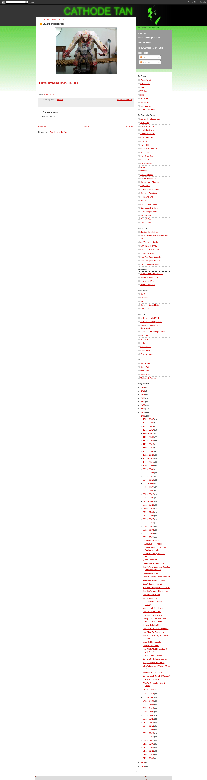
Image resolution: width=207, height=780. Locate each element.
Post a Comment (48, 117)
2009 (143, 405)
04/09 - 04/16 (148, 708)
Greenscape (145, 347)
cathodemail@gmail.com (149, 38)
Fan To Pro (144, 123)
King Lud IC (145, 186)
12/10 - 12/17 (148, 430)
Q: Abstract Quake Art (151, 679)
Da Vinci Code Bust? (151, 540)
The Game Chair (147, 197)
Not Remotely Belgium (149, 208)
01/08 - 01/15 (148, 755)
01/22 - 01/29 (148, 747)
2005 (143, 763)
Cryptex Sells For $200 (152, 625)
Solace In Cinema (147, 134)
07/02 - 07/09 (148, 512)
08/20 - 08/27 (148, 487)
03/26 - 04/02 (148, 715)
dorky (142, 343)
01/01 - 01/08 (148, 758)
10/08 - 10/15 (148, 462)
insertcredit (145, 160)
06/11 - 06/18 (148, 523)
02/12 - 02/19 (148, 737)
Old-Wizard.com (147, 126)
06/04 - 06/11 (148, 526)
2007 (143, 412)
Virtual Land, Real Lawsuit (153, 608)
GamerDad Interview (148, 246)
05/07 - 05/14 (148, 694)
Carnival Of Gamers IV (149, 249)
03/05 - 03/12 (148, 726)
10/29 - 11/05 (148, 451)
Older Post (130, 126)
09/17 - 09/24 (148, 473)
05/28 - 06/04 (148, 530)
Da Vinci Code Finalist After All (155, 659)
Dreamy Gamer (146, 175)
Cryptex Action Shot (151, 646)
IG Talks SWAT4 (147, 253)
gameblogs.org (146, 137)
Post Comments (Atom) (59, 132)
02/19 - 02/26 (148, 733)
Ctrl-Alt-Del (145, 84)
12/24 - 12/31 (148, 423)
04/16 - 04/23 (148, 705)
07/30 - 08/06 (148, 498)
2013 (143, 391)
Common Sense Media (149, 305)
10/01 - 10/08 (148, 466)
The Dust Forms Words (149, 189)
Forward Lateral (147, 354)
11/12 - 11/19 (148, 444)
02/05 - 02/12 (148, 740)
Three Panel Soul (147, 110)
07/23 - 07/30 (148, 501)
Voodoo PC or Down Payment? (155, 629)
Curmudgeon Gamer (148, 204)
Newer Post (42, 126)
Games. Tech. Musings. (150, 182)
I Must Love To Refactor (152, 544)
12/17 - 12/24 (148, 426)
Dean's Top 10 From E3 (152, 584)
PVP (142, 87)
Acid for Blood (146, 152)
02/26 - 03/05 (148, 730)
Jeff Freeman (145, 223)
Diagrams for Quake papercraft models (55, 83)
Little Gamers (145, 106)
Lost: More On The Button (153, 632)
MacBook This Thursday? (153, 672)
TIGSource (144, 145)
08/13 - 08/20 (148, 491)
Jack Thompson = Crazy (150, 261)
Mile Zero (144, 201)
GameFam (144, 309)
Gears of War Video (151, 573)
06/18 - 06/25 (148, 519)
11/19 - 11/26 (148, 440)
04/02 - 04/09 (148, 712)
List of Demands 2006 (149, 264)
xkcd (142, 95)
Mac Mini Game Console (150, 257)
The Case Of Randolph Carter (152, 332)
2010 (143, 402)
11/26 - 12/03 (148, 437)
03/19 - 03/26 (148, 719)
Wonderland (145, 171)
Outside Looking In (148, 178)
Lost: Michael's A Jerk (151, 595)
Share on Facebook (124, 100)
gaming (51, 94)
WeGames (144, 371)
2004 (143, 766)
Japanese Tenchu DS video (154, 580)
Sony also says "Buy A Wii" (153, 663)
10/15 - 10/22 (148, 458)
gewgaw (143, 141)
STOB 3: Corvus (149, 689)
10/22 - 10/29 (148, 455)
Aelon (142, 167)
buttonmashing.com (148, 149)
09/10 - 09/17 (148, 476)
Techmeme (145, 374)
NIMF (142, 301)
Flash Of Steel (146, 219)
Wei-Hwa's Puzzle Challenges (155, 591)
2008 (143, 409)
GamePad (144, 367)
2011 (143, 398)
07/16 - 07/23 (148, 505)
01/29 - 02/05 (148, 744)
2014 (143, 387)
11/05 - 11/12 (148, 448)
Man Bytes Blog (146, 156)
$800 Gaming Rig (150, 598)
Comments (146, 62)
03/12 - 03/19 (148, 722)
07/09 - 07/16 (148, 509)
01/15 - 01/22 (148, 751)
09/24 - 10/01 (148, 469)
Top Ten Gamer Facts (149, 277)
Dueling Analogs (147, 102)
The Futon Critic (147, 130)
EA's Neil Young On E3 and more (156, 588)
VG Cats (143, 91)
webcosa (144, 335)
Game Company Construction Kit (156, 577)
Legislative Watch (147, 281)
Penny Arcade (146, 80)
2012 (143, 395)
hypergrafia (145, 350)
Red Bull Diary (146, 215)
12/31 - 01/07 (148, 419)
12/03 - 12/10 (148, 433)
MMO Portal (145, 363)
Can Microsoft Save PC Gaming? (156, 676)
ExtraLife (144, 98)
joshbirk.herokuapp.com (150, 119)
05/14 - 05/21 (148, 537)
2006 (143, 416)
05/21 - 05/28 (148, 534)
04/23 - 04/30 (148, 701)
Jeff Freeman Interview (149, 242)
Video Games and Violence (151, 274)
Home (86, 126)
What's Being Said (147, 285)
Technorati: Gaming (148, 378)
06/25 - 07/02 (148, 516)
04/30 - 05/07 (148, 697)
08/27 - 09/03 (148, 483)
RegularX (144, 339)
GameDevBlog (146, 163)
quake (46, 94)
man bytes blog (154, 27)
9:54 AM (60, 100)
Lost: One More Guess (152, 612)
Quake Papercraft (53, 23)
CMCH (143, 294)
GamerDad (145, 298)
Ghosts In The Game (148, 193)
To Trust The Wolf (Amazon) (151, 322)
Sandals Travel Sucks (149, 232)
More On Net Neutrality (152, 642)
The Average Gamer (148, 212)
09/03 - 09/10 (148, 480)
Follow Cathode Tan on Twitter (150, 48)
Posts (144, 57)
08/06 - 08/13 (148, 494)
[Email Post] (113, 100)
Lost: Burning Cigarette (152, 615)
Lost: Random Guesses (152, 655)
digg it (75, 83)
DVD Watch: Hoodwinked (153, 563)
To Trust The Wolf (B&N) (150, 318)
